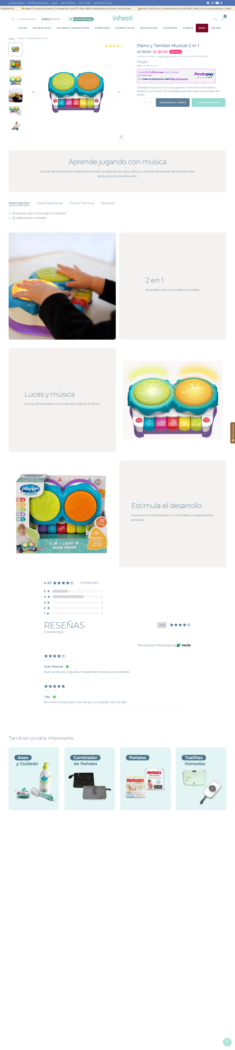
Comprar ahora (208, 102)
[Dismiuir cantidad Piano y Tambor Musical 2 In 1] (140, 102)
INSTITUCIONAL (68, 3)
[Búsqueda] (13, 18)
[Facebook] (208, 3)
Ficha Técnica (82, 203)
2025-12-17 (50, 659)
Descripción (19, 203)
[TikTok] (221, 3)
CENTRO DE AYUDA (103, 3)
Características (50, 203)
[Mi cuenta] (215, 18)
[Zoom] (121, 136)
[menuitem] (17, 3)
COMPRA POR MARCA (38, 3)
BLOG (54, 3)
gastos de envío (166, 56)
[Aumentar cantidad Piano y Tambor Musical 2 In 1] (151, 102)
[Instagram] (212, 3)
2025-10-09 (50, 690)
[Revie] (184, 645)
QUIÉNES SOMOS (17, 3)
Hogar (12, 38)
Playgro (142, 61)
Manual (107, 203)
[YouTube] (217, 3)
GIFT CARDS (84, 3)
